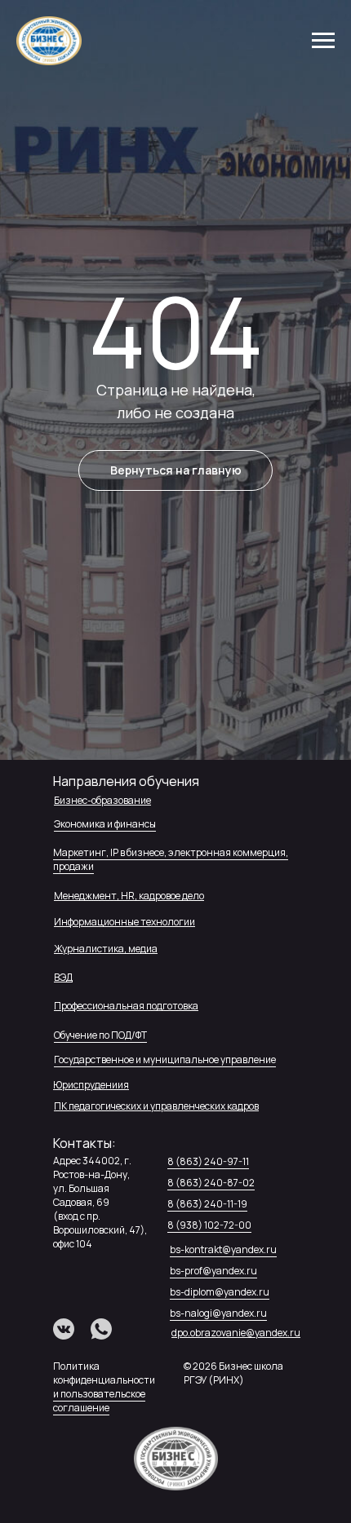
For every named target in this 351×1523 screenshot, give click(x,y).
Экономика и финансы (105, 824)
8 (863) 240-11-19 (207, 1204)
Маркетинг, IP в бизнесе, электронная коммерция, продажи (170, 859)
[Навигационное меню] (323, 41)
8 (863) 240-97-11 (208, 1161)
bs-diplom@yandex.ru (219, 1292)
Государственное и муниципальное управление (165, 1059)
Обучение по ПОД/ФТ (100, 1035)
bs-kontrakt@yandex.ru (223, 1249)
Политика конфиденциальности (104, 1373)
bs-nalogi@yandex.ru (218, 1313)
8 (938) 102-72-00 (209, 1225)
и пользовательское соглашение (99, 1401)
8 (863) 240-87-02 (211, 1183)
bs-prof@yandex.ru (213, 1271)
